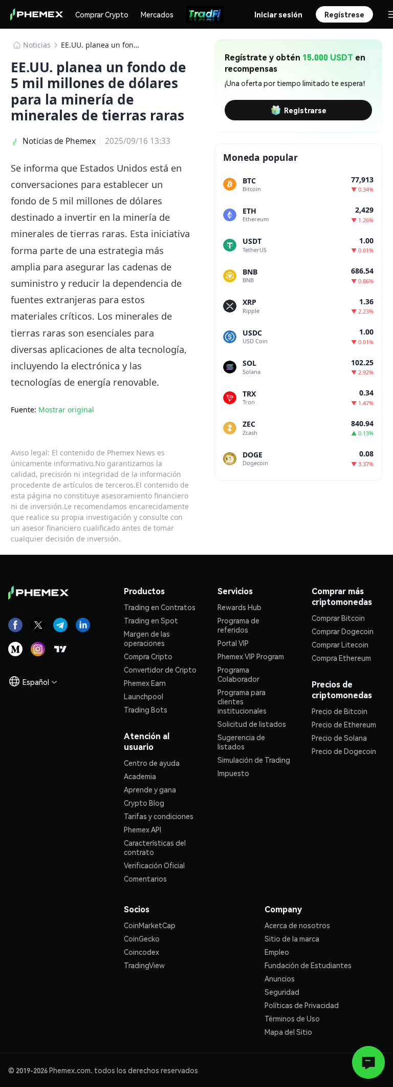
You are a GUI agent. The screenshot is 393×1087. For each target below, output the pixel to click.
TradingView (144, 965)
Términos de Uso (292, 1018)
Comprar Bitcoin (338, 617)
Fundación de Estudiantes (308, 965)
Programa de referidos (238, 625)
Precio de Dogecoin (344, 751)
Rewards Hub (239, 607)
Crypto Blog (144, 802)
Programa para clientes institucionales (242, 701)
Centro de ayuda (152, 762)
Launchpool (143, 696)
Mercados (157, 14)
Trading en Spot (151, 620)
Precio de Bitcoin (339, 711)
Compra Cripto (148, 656)
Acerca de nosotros (297, 925)
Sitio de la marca (292, 938)
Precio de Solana (339, 737)
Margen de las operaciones (147, 638)
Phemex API (142, 829)
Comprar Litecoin (340, 644)
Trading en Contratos (159, 607)
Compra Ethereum (341, 657)
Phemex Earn (145, 682)
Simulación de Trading (253, 759)
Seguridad (282, 991)
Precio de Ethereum (344, 724)
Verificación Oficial (154, 865)
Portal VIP (233, 642)
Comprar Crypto (101, 14)
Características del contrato (155, 847)
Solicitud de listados (251, 723)
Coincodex (141, 951)
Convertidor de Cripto (160, 669)
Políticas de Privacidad (302, 1005)
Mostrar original (66, 409)
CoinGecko (142, 938)
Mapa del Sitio (288, 1031)
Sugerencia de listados (241, 742)
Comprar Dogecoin (343, 631)
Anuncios (280, 978)
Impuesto (233, 773)
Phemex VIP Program (250, 656)
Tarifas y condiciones (158, 816)
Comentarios (145, 878)
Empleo (277, 951)
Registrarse (305, 110)
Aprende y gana (150, 789)
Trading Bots (145, 709)
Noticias (37, 45)
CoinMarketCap (150, 925)
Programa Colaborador (238, 674)
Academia (140, 776)
